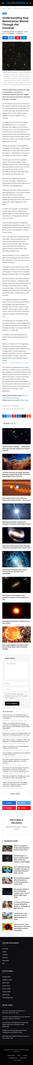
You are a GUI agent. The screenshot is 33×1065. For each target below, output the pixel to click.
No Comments (11, 33)
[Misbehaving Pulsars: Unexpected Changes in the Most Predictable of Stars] (16, 511)
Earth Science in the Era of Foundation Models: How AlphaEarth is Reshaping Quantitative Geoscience (17, 734)
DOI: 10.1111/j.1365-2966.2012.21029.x (15, 363)
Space (4, 13)
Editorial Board (13, 1058)
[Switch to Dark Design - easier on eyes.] (27, 3)
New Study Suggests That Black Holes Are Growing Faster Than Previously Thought (15, 647)
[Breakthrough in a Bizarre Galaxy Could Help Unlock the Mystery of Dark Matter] (7, 858)
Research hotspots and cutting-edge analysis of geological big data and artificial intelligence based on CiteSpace (16, 716)
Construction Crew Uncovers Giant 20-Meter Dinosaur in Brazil (20, 916)
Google (13, 400)
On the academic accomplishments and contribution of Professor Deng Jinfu (16, 753)
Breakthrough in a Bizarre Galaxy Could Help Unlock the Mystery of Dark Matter (22, 859)
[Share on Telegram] (24, 37)
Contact (25, 1055)
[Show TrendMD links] (29, 793)
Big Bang (17, 125)
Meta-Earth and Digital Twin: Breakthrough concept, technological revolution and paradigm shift (16, 776)
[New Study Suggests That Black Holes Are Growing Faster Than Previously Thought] (16, 634)
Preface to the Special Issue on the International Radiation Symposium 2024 (15, 747)
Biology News (6, 977)
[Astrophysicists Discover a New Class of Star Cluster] (16, 611)
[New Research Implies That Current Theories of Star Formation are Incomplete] (16, 559)
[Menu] (3, 3)
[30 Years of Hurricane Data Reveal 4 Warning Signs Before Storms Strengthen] (7, 926)
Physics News (6, 989)
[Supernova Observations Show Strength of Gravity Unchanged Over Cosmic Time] (16, 535)
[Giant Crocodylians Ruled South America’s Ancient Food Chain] (7, 848)
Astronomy (6, 406)
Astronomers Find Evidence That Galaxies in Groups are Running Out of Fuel (15, 597)
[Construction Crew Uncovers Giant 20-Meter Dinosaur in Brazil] (7, 915)
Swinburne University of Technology (13, 408)
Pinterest (5, 957)
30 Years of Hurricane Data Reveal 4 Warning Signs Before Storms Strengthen (22, 927)
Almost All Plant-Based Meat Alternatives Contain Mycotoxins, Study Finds (22, 881)
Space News (6, 994)
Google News (23, 400)
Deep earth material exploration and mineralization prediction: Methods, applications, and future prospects (16, 761)
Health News (6, 986)
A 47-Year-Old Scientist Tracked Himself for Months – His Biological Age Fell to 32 (22, 905)
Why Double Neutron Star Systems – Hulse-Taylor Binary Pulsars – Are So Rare (16, 499)
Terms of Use (17, 1060)
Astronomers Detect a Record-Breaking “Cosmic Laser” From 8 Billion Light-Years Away (22, 893)
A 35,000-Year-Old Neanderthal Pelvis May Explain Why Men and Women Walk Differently (15, 1024)
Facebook (5, 949)
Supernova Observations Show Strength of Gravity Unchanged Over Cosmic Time (16, 547)
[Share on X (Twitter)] (11, 37)
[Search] (30, 3)
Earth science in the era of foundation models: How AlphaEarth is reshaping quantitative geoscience (16, 740)
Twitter (4, 952)
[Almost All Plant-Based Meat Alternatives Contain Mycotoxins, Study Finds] (7, 880)
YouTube (5, 954)
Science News (6, 991)
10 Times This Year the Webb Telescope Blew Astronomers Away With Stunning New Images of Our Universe (16, 474)
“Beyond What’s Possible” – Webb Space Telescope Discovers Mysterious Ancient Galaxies (16, 448)
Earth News (5, 983)
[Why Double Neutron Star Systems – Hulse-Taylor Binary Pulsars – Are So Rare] (16, 488)
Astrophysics (15, 406)
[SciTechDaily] (16, 3)
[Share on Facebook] (5, 37)
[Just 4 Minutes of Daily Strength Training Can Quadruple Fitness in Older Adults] (7, 869)
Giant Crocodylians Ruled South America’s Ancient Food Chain (22, 848)
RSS (3, 963)
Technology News (7, 997)
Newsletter (5, 960)
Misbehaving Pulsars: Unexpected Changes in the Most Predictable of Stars (16, 523)
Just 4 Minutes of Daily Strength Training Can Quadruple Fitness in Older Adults (22, 870)
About (19, 1055)
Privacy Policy (23, 1058)
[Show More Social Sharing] (29, 37)
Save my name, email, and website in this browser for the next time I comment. (16, 696)
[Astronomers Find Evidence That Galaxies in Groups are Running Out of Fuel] (16, 585)
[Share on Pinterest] (18, 37)
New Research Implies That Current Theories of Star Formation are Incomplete (14, 571)
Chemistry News (7, 980)
